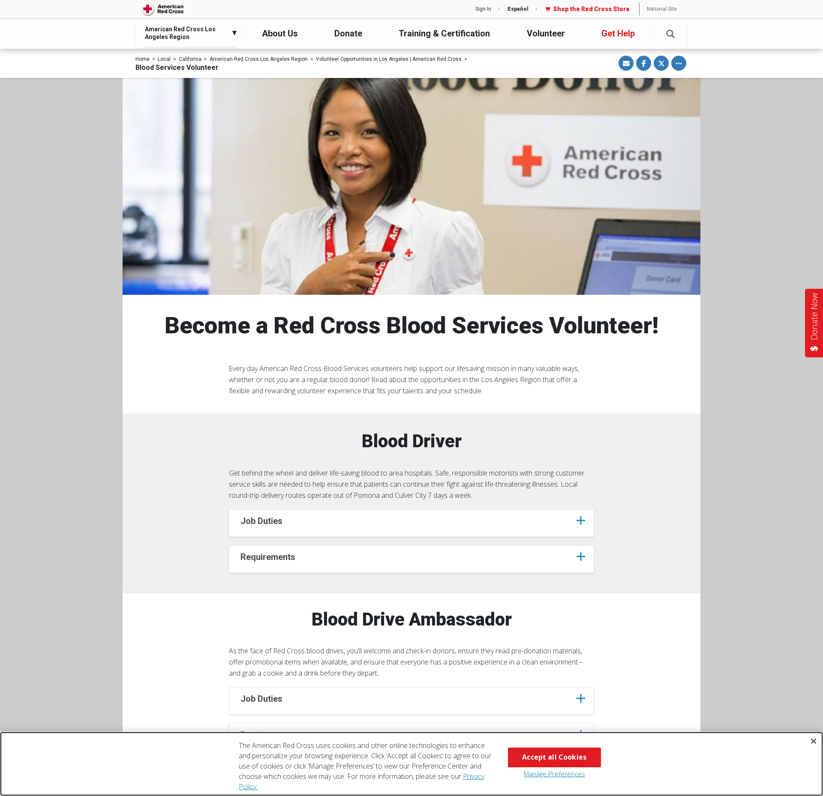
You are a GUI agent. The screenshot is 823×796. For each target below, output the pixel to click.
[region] (411, 764)
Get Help (618, 33)
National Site (662, 9)
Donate (348, 33)
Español (518, 9)
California (190, 59)
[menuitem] (187, 33)
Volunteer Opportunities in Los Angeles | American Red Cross (389, 59)
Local (164, 59)
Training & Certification (444, 33)
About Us (280, 33)
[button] (670, 34)
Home (142, 59)
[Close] (813, 741)
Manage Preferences (554, 773)
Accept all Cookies (554, 757)
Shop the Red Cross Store (591, 9)
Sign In (483, 9)
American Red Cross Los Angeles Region (259, 59)
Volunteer (546, 33)
